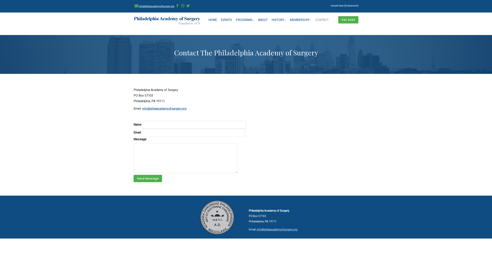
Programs (244, 20)
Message (140, 139)
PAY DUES (348, 20)
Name (137, 124)
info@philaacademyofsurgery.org (156, 6)
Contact (322, 20)
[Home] (167, 21)
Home (212, 20)
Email (137, 132)
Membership (300, 20)
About (263, 20)
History (278, 20)
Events (226, 20)
